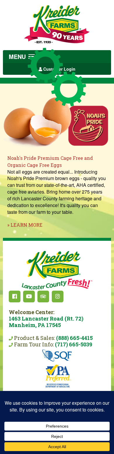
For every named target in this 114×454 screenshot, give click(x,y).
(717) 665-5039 (73, 344)
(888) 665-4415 (74, 337)
